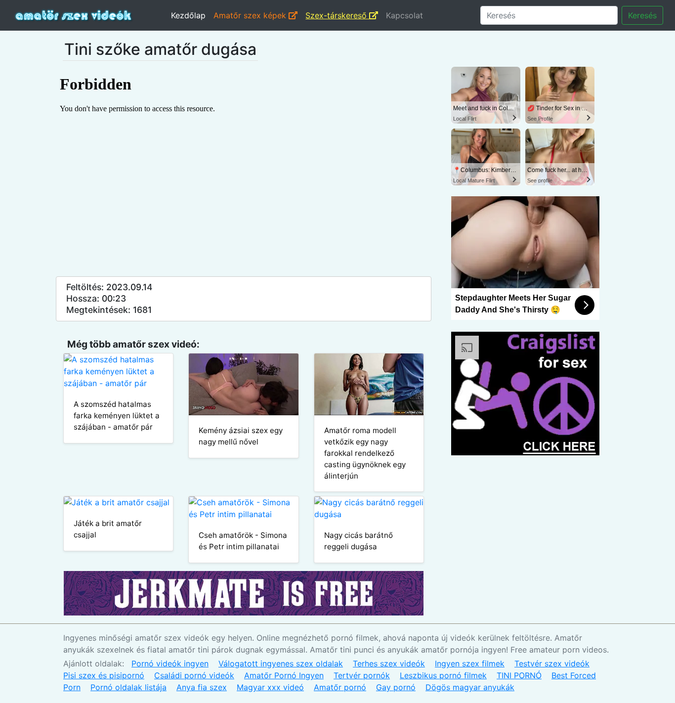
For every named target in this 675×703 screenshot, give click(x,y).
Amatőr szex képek (251, 15)
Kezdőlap (188, 15)
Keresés (642, 15)
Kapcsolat (404, 15)
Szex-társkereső (337, 15)
